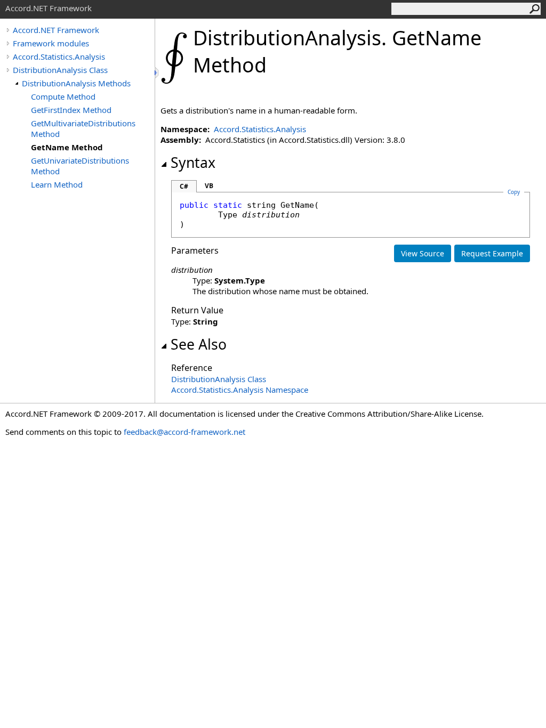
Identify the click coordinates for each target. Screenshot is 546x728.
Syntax (193, 162)
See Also (199, 344)
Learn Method (57, 184)
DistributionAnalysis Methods (76, 83)
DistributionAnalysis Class (60, 69)
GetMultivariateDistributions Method (83, 128)
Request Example (492, 253)
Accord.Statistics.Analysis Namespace (239, 389)
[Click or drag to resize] (157, 73)
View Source (422, 253)
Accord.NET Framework (56, 30)
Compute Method (63, 96)
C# (184, 186)
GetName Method (67, 147)
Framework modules (51, 43)
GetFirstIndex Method (71, 109)
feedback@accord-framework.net (184, 431)
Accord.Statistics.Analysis (59, 56)
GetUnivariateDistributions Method (80, 165)
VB (209, 185)
